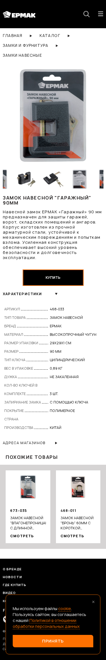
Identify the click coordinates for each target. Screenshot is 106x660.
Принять (53, 641)
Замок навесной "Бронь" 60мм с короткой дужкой (77, 523)
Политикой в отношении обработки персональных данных (46, 623)
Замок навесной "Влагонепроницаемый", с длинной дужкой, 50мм (28, 523)
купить (53, 277)
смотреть (22, 536)
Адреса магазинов (24, 442)
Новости (12, 577)
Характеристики (22, 293)
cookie (64, 608)
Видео (9, 593)
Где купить (14, 585)
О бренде (12, 569)
